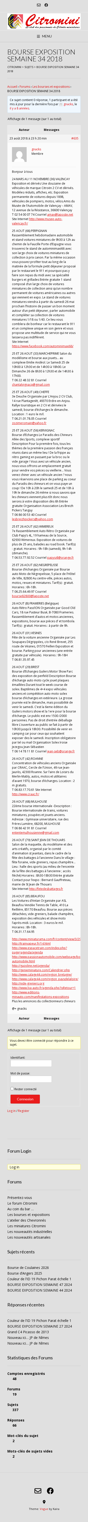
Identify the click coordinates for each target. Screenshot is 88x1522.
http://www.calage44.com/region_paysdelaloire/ (45, 979)
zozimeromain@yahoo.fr (29, 423)
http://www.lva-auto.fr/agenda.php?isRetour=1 (44, 988)
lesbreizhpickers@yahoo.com (32, 519)
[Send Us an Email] (38, 5)
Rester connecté (25, 1089)
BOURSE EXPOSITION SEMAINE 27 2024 (39, 1326)
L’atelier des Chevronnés (26, 1220)
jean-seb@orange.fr (61, 751)
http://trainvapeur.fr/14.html (31, 943)
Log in (11, 1111)
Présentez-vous (19, 1197)
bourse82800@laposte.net (30, 596)
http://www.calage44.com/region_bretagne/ (42, 974)
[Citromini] (44, 21)
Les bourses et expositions (51, 87)
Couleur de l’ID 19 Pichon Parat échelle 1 (39, 1279)
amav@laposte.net (60, 214)
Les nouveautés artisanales (29, 1237)
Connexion (25, 1099)
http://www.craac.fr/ (25, 794)
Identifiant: (18, 1057)
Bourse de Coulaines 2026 (28, 1267)
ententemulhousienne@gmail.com (35, 832)
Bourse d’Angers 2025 (24, 1273)
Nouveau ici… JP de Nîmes (28, 1337)
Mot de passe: (20, 1073)
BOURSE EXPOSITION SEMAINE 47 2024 (39, 1284)
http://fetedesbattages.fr (46, 889)
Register (23, 1111)
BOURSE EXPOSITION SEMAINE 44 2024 (39, 1290)
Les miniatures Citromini (26, 1226)
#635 (74, 138)
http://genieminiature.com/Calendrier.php (41, 970)
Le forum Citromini (22, 1203)
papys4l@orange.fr (60, 557)
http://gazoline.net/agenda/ (31, 966)
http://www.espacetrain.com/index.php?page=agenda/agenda (39, 950)
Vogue (44, 1509)
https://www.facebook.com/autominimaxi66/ (42, 346)
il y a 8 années (19, 108)
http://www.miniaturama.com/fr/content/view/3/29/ (47, 939)
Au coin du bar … (20, 1209)
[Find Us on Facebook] (46, 5)
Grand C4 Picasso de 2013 (28, 1332)
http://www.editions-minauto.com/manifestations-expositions (40, 994)
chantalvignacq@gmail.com (31, 384)
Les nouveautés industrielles (29, 1231)
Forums (25, 87)
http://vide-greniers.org (28, 983)
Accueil (12, 87)
